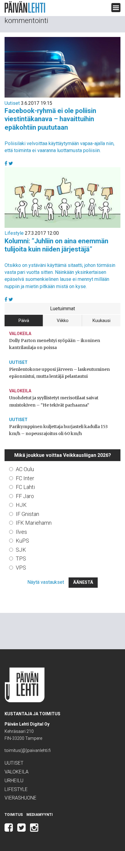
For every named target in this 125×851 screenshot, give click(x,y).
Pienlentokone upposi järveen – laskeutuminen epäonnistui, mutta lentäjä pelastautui (59, 373)
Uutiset (12, 103)
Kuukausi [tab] (101, 320)
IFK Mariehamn (34, 523)
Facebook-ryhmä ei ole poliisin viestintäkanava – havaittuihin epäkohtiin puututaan (50, 119)
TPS (21, 558)
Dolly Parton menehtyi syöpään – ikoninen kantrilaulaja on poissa (54, 344)
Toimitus (14, 815)
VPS (21, 567)
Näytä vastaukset (45, 582)
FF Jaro (25, 496)
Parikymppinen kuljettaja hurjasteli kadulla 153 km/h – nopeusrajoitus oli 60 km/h (58, 430)
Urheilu (14, 780)
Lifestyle (14, 233)
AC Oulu (25, 469)
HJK (21, 505)
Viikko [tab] (63, 320)
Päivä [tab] (24, 320)
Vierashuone (20, 798)
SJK (21, 550)
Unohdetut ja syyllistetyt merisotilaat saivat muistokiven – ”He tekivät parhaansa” (53, 401)
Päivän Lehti (25, 7)
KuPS (22, 540)
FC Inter (25, 478)
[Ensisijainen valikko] (115, 7)
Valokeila (20, 333)
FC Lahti (25, 487)
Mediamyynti (39, 815)
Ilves (21, 532)
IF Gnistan (27, 514)
